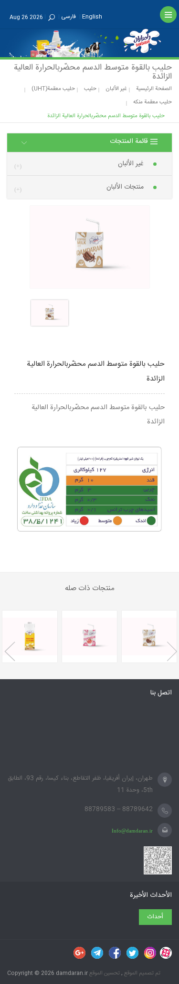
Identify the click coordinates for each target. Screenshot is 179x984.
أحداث (155, 917)
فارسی (68, 16)
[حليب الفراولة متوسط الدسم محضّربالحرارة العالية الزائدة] (89, 637)
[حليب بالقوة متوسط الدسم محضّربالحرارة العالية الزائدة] (149, 637)
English (92, 16)
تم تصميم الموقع (141, 973)
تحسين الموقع (104, 973)
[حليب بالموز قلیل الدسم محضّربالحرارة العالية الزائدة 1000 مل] (29, 637)
